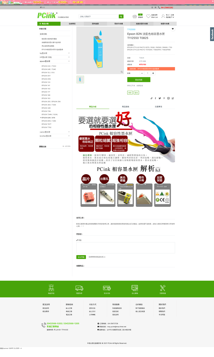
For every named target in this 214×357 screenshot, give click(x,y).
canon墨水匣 (45, 132)
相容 (130, 93)
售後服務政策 (117, 308)
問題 (79, 240)
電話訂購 (69, 315)
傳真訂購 (69, 311)
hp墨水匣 (43, 53)
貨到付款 (92, 308)
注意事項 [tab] (158, 106)
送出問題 (81, 257)
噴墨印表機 (165, 24)
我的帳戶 (169, 17)
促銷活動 (43, 34)
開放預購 (138, 80)
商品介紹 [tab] (92, 106)
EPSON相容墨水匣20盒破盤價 (148, 69)
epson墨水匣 (45, 61)
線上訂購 (69, 308)
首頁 (43, 7)
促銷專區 (72, 24)
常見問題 (162, 315)
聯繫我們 (162, 311)
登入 (167, 15)
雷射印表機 (118, 24)
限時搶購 (95, 24)
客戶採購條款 (140, 308)
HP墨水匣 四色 (46, 57)
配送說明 (46, 308)
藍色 (136, 93)
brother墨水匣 (45, 136)
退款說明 (115, 315)
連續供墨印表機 (142, 24)
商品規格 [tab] (125, 106)
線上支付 (92, 311)
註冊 (172, 15)
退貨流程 (115, 311)
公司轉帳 (92, 315)
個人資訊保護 (140, 311)
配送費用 (46, 311)
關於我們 (162, 308)
